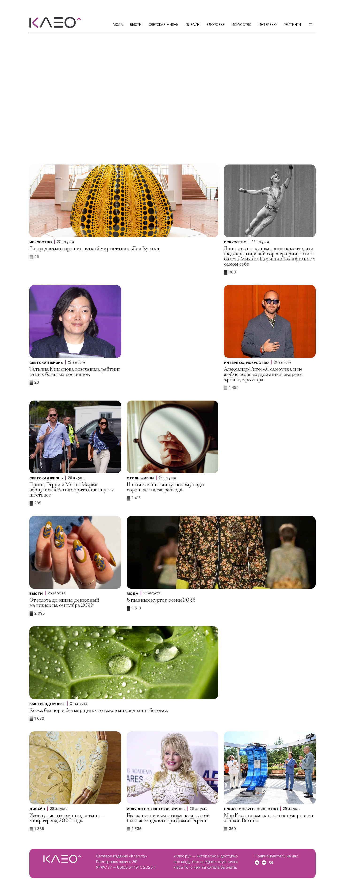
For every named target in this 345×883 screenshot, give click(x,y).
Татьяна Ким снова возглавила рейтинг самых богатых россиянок (74, 372)
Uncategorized (239, 809)
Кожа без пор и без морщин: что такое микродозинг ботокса (98, 710)
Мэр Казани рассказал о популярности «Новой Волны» (268, 818)
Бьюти (36, 594)
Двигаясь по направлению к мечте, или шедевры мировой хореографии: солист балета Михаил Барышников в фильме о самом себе (269, 256)
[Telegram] (257, 862)
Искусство (40, 242)
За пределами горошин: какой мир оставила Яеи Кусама (94, 248)
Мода (132, 594)
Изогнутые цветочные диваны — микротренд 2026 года (66, 818)
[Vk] (271, 862)
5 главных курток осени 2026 (161, 600)
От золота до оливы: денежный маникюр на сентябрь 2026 (64, 602)
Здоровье (55, 704)
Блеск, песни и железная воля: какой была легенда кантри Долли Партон (168, 818)
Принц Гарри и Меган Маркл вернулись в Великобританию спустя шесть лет (71, 490)
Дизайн (37, 809)
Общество (267, 809)
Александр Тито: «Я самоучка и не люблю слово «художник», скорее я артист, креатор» (263, 374)
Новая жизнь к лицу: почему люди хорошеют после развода (165, 487)
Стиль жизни (140, 478)
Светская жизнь (46, 363)
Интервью (234, 363)
